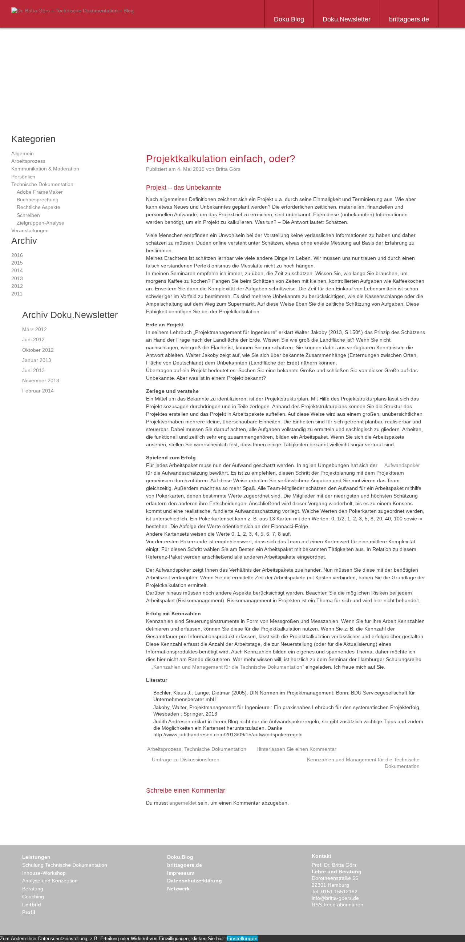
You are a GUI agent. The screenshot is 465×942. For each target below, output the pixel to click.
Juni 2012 (33, 339)
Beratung (32, 888)
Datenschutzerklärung (194, 880)
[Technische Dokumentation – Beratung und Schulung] (72, 10)
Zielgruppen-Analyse (40, 223)
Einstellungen (242, 938)
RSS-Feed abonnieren (337, 904)
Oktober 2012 (38, 350)
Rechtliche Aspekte (38, 207)
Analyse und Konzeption (50, 880)
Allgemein (22, 153)
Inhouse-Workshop (44, 873)
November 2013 (40, 380)
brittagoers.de (409, 19)
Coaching (33, 896)
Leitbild (31, 904)
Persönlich (23, 177)
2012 (17, 286)
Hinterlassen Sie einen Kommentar (296, 749)
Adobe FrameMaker (40, 192)
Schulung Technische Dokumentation (64, 865)
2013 (17, 278)
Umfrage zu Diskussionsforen (185, 759)
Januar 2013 (36, 360)
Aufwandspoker (402, 465)
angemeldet (183, 803)
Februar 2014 (38, 391)
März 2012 (34, 329)
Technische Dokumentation (42, 184)
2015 (17, 263)
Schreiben (28, 215)
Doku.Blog (289, 19)
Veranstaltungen (30, 230)
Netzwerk (178, 888)
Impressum (180, 873)
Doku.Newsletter (347, 19)
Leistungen (36, 857)
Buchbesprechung (37, 199)
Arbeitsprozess (28, 161)
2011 (17, 294)
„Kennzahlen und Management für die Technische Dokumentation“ (227, 667)
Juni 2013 (33, 370)
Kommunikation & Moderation (45, 169)
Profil (28, 912)
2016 (17, 255)
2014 (17, 270)
